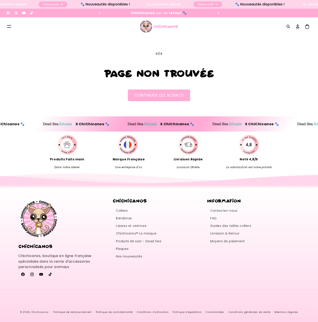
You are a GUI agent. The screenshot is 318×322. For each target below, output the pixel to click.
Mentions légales (286, 312)
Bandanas (124, 218)
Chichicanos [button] (130, 200)
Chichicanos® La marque (136, 233)
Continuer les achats (159, 95)
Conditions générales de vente (249, 312)
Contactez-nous (223, 210)
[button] (9, 26)
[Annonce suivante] (218, 13)
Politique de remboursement (72, 312)
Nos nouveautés (129, 256)
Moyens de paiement (227, 241)
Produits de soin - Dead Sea (138, 241)
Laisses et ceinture (131, 226)
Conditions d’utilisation (153, 312)
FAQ (213, 218)
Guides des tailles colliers (230, 226)
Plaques (122, 249)
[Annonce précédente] (99, 13)
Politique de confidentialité (114, 312)
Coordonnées (215, 312)
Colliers (122, 210)
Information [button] (224, 200)
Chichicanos (40, 312)
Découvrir (48, 4)
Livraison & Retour (224, 233)
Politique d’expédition (187, 312)
